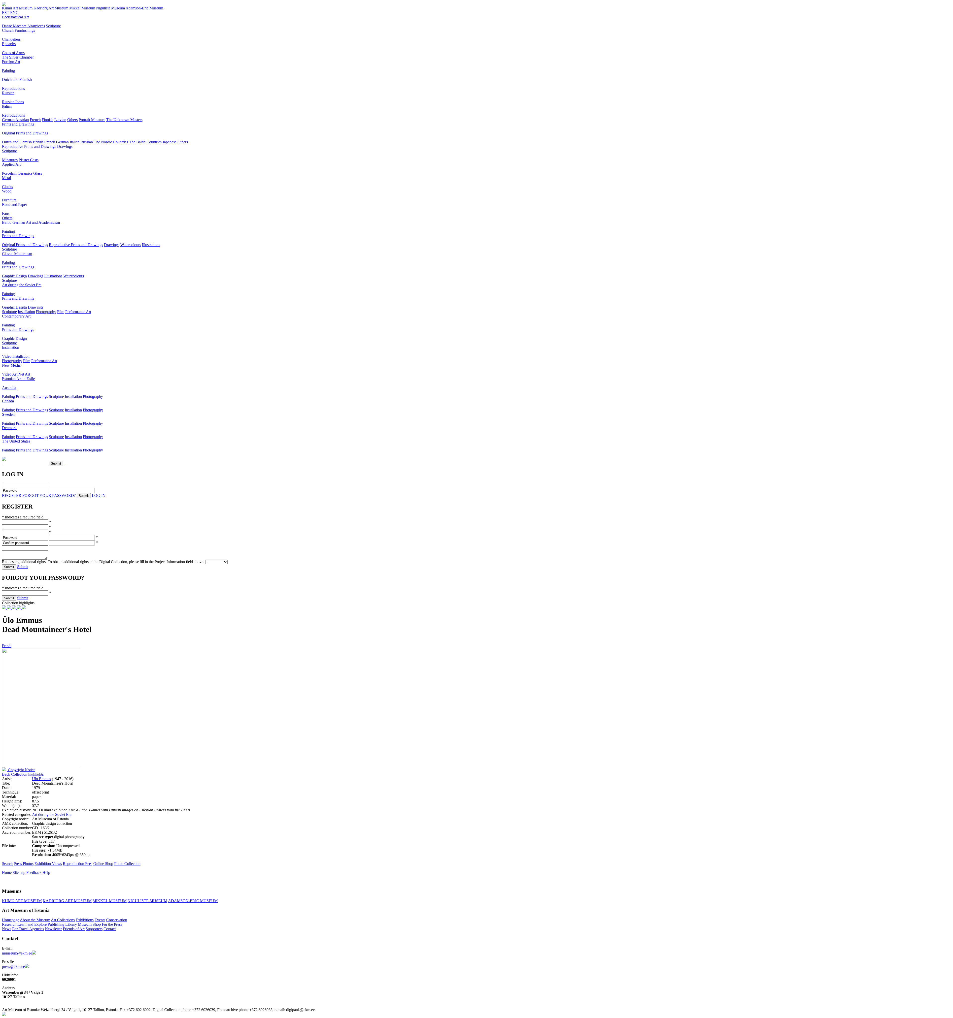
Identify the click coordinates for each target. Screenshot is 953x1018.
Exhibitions (85, 920)
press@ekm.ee (13, 966)
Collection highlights (27, 774)
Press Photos (24, 863)
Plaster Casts (28, 160)
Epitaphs (9, 44)
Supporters (94, 929)
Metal (6, 178)
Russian (8, 93)
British (38, 142)
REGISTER (11, 495)
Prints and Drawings (18, 124)
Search (7, 863)
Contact (109, 929)
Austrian (22, 120)
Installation (26, 312)
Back (6, 774)
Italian (7, 106)
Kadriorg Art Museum (51, 8)
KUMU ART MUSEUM (22, 901)
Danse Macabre (14, 26)
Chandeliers (11, 39)
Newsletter (53, 929)
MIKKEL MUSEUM (110, 901)
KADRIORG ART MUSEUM (67, 901)
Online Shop (103, 863)
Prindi (6, 646)
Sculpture (53, 26)
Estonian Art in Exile (18, 379)
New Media (11, 365)
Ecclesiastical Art (15, 17)
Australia (9, 387)
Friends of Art (74, 929)
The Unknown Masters (124, 120)
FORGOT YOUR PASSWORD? (49, 495)
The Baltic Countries (145, 142)
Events (100, 920)
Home (7, 872)
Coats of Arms (13, 53)
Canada (8, 401)
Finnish (47, 120)
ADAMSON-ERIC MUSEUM (193, 901)
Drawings (64, 146)
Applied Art (11, 164)
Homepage (10, 920)
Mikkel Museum (82, 8)
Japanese (169, 142)
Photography (46, 312)
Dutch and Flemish (17, 79)
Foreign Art (11, 62)
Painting (8, 70)
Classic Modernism (17, 254)
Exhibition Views (48, 863)
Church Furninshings (18, 30)
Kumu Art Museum (17, 8)
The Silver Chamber (18, 57)
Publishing (56, 924)
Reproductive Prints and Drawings (29, 146)
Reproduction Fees (77, 863)
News (6, 929)
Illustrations (151, 245)
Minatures (10, 160)
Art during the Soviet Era (21, 285)
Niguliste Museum (110, 8)
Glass (37, 173)
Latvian (60, 120)
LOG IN (98, 495)
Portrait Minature (92, 120)
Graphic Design (14, 276)
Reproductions (13, 88)
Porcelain (9, 173)
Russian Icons (13, 102)
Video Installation (16, 356)
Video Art (9, 374)
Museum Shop (89, 924)
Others (72, 120)
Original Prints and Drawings (25, 133)
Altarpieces (36, 26)
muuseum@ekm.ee (17, 953)
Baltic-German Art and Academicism (31, 222)
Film (60, 312)
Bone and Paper (14, 204)
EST (5, 12)
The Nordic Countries (111, 142)
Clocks (7, 187)
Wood (6, 191)
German (8, 120)
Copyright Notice (21, 770)
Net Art (24, 374)
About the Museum (35, 920)
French (35, 120)
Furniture (9, 200)
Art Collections (63, 920)
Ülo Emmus (41, 779)
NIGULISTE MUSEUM (147, 901)
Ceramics (25, 173)
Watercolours (130, 245)
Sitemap (19, 872)
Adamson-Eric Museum (144, 8)
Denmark (9, 428)
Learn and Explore (32, 924)
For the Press (112, 924)
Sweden (8, 414)
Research (9, 924)
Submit (22, 567)
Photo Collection (127, 863)
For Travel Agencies (28, 929)
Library (71, 924)
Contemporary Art (16, 316)
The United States (16, 441)
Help (46, 872)
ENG (14, 12)
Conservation (116, 920)
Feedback (33, 872)
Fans (5, 213)
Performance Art (78, 312)
